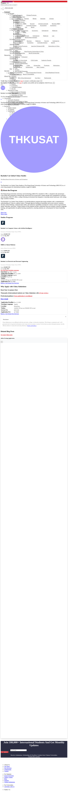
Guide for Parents (46, 60)
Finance (13, 84)
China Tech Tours (14, 74)
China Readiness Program (52, 72)
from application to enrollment (23, 296)
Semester (42, 18)
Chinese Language (43, 23)
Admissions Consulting (16, 72)
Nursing (32, 23)
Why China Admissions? (24, 78)
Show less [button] (3, 212)
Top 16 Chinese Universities (17, 53)
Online (18, 18)
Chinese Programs (31, 15)
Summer (26, 18)
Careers (6, 771)
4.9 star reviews (43, 293)
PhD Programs (17, 34)
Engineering (45, 30)
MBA (18, 30)
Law (26, 27)
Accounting (43, 25)
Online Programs (18, 15)
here (22, 81)
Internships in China (17, 95)
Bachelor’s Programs (19, 22)
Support (12, 78)
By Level (12, 13)
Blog (11, 69)
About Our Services (13, 283)
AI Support (24, 57)
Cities (28, 65)
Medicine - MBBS (21, 23)
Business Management (23, 35)
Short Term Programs (19, 17)
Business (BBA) (56, 23)
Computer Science (16, 87)
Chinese (51, 18)
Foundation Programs (19, 20)
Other (24, 32)
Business (25, 30)
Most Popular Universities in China (17, 101)
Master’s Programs (18, 29)
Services (6, 71)
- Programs (8, 8)
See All (13, 88)
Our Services (8, 768)
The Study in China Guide (20, 60)
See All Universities (34, 53)
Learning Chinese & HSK (18, 93)
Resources (7, 106)
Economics (14, 85)
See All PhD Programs (31, 37)
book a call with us (31, 325)
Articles (12, 63)
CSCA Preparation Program (33, 72)
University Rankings (13, 100)
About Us (7, 76)
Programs (7, 11)
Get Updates (4, 752)
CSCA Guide (34, 60)
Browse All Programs (15, 47)
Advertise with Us (9, 786)
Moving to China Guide (19, 62)
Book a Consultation (28, 74)
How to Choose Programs (18, 92)
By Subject (12, 39)
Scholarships (29, 67)
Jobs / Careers (40, 67)
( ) (1, 99)
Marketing (19, 25)
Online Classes (14, 57)
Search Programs (9, 775)
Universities (7, 98)
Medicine (54, 30)
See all (32, 27)
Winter (35, 18)
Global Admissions (9, 782)
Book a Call (4, 283)
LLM (18, 32)
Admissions (56, 65)
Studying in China (13, 90)
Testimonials (47, 78)
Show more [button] (4, 214)
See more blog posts (6, 335)
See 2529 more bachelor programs (10, 270)
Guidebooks (13, 58)
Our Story (37, 78)
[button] (4, 299)
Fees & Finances (17, 67)
